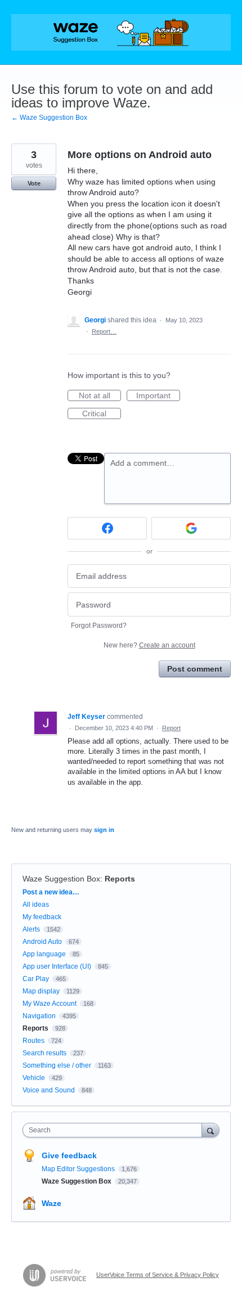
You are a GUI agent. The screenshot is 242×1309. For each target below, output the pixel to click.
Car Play (36, 979)
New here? (149, 645)
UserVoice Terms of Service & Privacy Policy (157, 1274)
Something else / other (57, 1065)
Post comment (194, 668)
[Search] (210, 1130)
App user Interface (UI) (57, 966)
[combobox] (114, 1130)
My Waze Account (50, 1003)
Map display (41, 991)
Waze (51, 1203)
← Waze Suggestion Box (49, 118)
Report (171, 728)
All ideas (36, 904)
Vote (34, 183)
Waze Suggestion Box (61, 878)
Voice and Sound (49, 1090)
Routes (33, 1041)
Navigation (39, 1016)
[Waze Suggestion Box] (121, 32)
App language (44, 954)
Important (158, 396)
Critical (101, 414)
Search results (44, 1053)
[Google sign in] (191, 528)
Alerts (31, 929)
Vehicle (34, 1078)
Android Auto (42, 942)
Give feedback (69, 1155)
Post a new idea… (51, 892)
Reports (120, 878)
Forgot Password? (99, 625)
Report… (104, 331)
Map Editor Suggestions (79, 1169)
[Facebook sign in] (107, 528)
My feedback (42, 917)
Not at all (100, 396)
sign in (104, 829)
